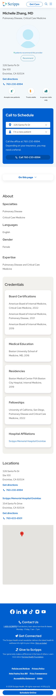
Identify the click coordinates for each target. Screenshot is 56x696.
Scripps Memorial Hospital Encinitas (27, 441)
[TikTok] (31, 612)
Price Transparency (38, 673)
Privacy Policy (38, 668)
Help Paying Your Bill (18, 673)
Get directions (10, 78)
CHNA (39, 678)
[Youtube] (44, 612)
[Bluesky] (25, 612)
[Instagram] (37, 612)
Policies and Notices (21, 668)
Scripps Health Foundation (32, 657)
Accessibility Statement (24, 678)
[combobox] (28, 132)
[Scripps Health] (11, 4)
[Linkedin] (18, 612)
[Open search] (46, 4)
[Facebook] (12, 612)
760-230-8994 (14, 84)
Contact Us (30, 622)
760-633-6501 (14, 518)
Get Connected (30, 636)
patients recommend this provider (28, 52)
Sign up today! (41, 643)
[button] (28, 125)
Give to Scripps (30, 650)
